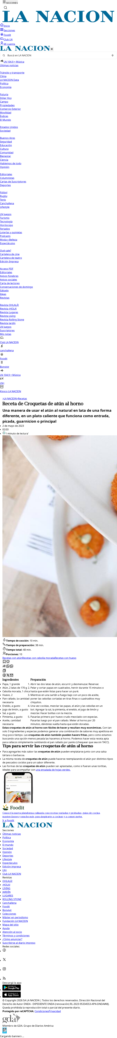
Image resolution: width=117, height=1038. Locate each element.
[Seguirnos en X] (4, 960)
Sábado (4, 290)
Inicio (7, 26)
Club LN (8, 39)
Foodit (7, 35)
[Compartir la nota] (4, 666)
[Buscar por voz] (113, 55)
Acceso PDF (6, 268)
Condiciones (42, 1011)
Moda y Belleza (8, 239)
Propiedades (7, 105)
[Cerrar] (52, 49)
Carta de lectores (10, 283)
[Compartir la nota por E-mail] (11, 675)
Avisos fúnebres (9, 276)
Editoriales (6, 174)
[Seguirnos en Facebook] (4, 951)
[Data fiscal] (4, 1032)
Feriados (5, 228)
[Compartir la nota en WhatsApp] (11, 666)
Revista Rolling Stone (12, 319)
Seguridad (6, 141)
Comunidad (6, 152)
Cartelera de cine (10, 254)
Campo (4, 101)
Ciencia (4, 159)
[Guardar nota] (4, 662)
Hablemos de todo (10, 163)
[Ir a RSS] (4, 979)
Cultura (4, 149)
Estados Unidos (9, 127)
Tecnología (6, 221)
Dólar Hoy (6, 98)
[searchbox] (57, 55)
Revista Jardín (8, 323)
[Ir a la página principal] (58, 21)
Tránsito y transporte (12, 72)
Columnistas (7, 178)
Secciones (9, 30)
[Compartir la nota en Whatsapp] (8, 666)
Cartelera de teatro (11, 258)
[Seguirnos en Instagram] (4, 969)
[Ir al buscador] (5, 8)
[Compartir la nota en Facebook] (4, 675)
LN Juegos (5, 214)
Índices (4, 116)
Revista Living (8, 316)
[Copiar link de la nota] (4, 671)
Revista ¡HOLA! (8, 308)
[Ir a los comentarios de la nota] (8, 662)
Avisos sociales (8, 279)
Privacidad (55, 1011)
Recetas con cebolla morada (38, 658)
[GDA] (11, 1022)
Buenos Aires (7, 138)
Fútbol (3, 192)
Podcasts (5, 236)
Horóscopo (6, 225)
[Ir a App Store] (11, 996)
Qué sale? (5, 250)
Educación (6, 145)
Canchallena (7, 203)
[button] (58, 219)
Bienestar (5, 156)
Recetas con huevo (65, 658)
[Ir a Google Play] (11, 989)
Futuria (4, 94)
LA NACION (9, 398)
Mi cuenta (9, 44)
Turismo (4, 218)
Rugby (3, 196)
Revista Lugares (9, 312)
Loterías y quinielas (11, 232)
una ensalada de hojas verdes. (53, 769)
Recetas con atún (12, 658)
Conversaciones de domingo (16, 287)
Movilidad (5, 112)
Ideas (3, 294)
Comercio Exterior (10, 109)
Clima (3, 76)
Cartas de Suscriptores (13, 181)
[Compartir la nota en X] (8, 675)
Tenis (3, 199)
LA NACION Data (9, 80)
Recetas (22, 398)
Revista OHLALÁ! (9, 305)
